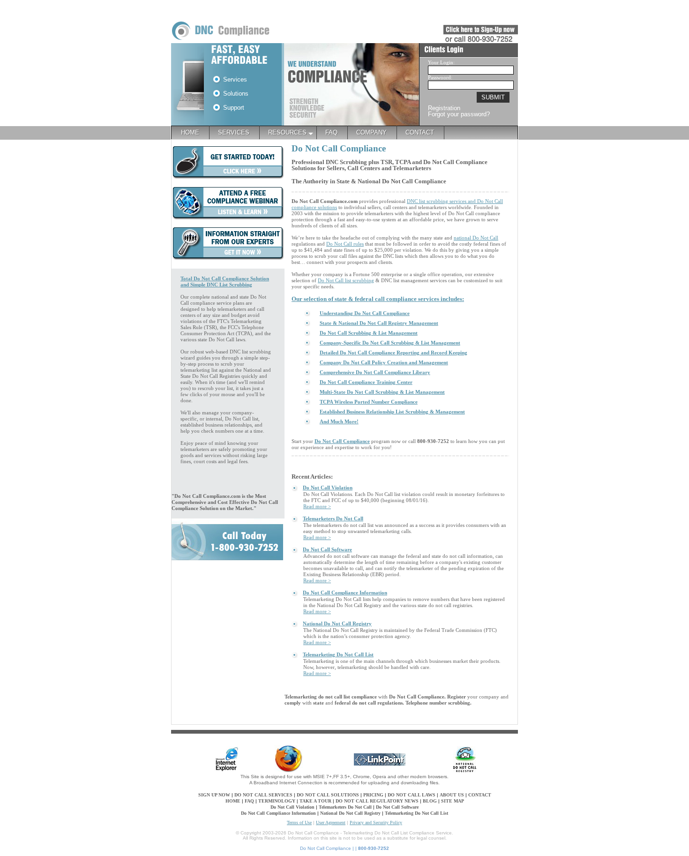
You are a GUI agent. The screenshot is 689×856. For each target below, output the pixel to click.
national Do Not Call (476, 237)
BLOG (430, 800)
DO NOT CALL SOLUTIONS (328, 794)
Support (232, 107)
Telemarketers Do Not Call (345, 807)
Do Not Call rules (345, 244)
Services (234, 79)
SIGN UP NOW (214, 794)
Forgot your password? (459, 114)
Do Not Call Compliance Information (278, 813)
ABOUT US (452, 794)
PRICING (373, 794)
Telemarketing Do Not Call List (416, 813)
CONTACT (479, 794)
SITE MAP (452, 800)
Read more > (317, 506)
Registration (444, 108)
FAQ (249, 800)
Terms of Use (299, 822)
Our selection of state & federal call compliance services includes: (378, 298)
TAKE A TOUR (316, 800)
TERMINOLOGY (276, 800)
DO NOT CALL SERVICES (263, 794)
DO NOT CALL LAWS (412, 794)
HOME (232, 800)
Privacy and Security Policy (376, 822)
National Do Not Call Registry (350, 813)
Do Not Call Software (397, 807)
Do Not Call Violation (292, 807)
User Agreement (330, 822)
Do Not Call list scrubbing (346, 280)
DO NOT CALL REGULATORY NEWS (377, 800)
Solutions (234, 93)
